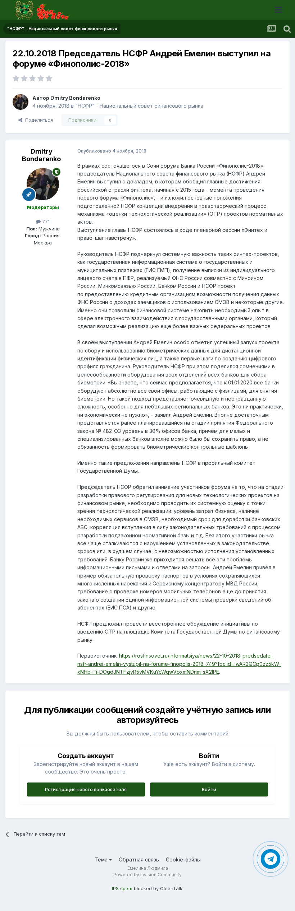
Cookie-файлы (183, 859)
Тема (102, 859)
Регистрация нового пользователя (86, 789)
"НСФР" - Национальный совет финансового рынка (139, 106)
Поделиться (37, 120)
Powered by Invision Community (147, 874)
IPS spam (122, 888)
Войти (209, 789)
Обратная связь (139, 859)
